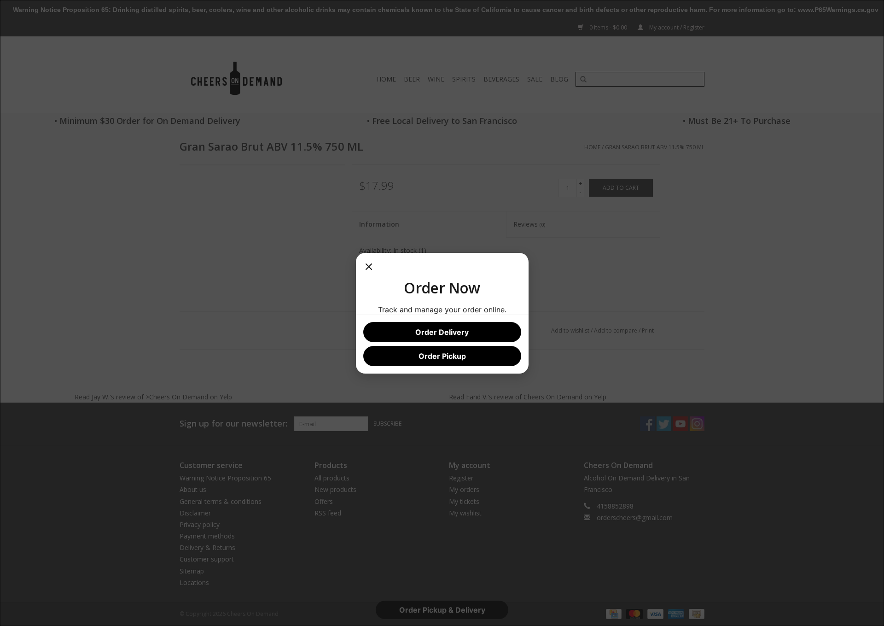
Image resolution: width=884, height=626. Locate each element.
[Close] (369, 269)
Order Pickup (442, 356)
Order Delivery (442, 332)
